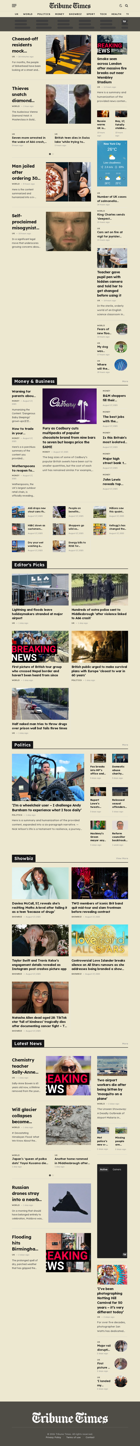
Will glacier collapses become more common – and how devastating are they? (25, 1116)
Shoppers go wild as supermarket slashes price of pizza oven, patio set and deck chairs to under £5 (77, 527)
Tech (103, 14)
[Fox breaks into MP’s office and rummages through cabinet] (98, 758)
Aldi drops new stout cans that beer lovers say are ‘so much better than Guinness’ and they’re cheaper (37, 510)
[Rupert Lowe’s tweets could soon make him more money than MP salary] (98, 791)
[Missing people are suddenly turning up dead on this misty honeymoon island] (121, 1130)
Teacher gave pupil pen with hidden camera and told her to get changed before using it (110, 283)
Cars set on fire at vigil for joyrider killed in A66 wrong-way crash (111, 234)
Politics (43, 14)
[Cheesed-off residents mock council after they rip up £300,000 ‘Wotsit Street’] (68, 54)
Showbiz (75, 14)
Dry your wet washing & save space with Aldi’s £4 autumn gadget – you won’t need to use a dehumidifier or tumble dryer (37, 544)
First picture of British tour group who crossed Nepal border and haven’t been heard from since (37, 671)
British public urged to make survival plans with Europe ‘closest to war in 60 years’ (99, 671)
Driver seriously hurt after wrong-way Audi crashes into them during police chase (30, 140)
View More (122, 858)
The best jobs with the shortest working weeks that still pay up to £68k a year (115, 419)
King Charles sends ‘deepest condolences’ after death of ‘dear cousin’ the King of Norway (111, 217)
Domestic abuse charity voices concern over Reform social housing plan (118, 770)
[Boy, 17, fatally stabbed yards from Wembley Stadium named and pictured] (121, 113)
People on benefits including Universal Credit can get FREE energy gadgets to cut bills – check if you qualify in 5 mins (78, 510)
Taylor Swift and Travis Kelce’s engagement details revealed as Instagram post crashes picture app (39, 965)
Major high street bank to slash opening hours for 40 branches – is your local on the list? (114, 461)
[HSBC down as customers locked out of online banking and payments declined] (18, 529)
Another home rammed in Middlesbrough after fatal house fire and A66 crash (72, 1161)
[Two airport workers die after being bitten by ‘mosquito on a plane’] (112, 1066)
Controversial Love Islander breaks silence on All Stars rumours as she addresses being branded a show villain (98, 965)
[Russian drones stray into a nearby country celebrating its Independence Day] (70, 1203)
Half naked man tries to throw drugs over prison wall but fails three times (39, 726)
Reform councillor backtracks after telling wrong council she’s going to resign (119, 837)
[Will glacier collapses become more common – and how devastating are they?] (68, 1125)
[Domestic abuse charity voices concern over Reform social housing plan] (120, 758)
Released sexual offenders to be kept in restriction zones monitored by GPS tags (119, 803)
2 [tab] (52, 154)
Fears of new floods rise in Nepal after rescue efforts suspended (105, 331)
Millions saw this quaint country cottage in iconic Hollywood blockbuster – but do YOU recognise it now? (117, 510)
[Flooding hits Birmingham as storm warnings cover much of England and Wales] (68, 1252)
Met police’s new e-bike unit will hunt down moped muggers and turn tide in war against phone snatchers (103, 1141)
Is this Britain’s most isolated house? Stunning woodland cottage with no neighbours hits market (115, 439)
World (28, 14)
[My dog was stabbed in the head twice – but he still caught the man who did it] (120, 347)
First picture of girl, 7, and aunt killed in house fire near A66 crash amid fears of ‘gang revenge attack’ (104, 1366)
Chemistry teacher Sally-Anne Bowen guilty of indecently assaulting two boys (26, 1066)
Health (116, 14)
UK (16, 14)
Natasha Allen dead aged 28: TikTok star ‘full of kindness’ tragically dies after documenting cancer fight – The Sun (40, 1022)
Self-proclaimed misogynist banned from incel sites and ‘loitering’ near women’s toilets (26, 222)
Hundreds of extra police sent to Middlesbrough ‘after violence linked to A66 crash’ (99, 614)
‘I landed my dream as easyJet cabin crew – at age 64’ (104, 1383)
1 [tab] (49, 154)
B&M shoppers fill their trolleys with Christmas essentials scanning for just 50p (114, 398)
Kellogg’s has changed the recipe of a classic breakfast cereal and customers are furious (118, 527)
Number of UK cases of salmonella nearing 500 (111, 199)
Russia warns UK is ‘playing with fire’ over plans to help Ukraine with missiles (103, 124)
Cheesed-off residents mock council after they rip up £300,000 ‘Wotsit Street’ (26, 45)
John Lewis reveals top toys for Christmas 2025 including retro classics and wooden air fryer (115, 481)
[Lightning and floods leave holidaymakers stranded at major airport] (40, 589)
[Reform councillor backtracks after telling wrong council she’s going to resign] (120, 825)
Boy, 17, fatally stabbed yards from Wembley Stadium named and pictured (120, 124)
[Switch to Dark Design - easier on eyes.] (120, 5)
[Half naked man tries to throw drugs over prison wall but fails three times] (40, 704)
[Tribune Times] (70, 6)
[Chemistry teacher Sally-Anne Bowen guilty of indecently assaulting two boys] (68, 1075)
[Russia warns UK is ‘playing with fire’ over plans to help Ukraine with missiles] (103, 113)
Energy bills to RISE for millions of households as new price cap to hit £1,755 (77, 544)
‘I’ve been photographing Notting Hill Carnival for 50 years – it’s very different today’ (110, 1300)
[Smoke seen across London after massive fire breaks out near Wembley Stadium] (112, 45)
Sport (91, 14)
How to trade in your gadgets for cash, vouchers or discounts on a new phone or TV (24, 431)
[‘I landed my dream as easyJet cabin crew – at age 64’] (120, 1381)
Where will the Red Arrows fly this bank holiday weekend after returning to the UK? (104, 367)
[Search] (126, 5)
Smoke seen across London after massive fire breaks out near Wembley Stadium (112, 70)
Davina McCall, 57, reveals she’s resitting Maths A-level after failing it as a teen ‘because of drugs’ (39, 907)
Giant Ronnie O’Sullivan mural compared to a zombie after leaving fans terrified (71, 140)
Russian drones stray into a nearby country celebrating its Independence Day (27, 1193)
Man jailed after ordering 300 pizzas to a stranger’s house (26, 172)
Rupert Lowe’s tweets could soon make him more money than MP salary (98, 803)
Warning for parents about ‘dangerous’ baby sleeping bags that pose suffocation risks (24, 393)
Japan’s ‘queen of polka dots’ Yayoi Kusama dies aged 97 (29, 1161)
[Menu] (14, 5)
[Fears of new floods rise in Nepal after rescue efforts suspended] (122, 329)
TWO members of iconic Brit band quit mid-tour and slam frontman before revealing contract (97, 907)
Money (59, 14)
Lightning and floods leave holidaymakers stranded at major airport (37, 614)
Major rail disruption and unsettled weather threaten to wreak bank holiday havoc (104, 1348)
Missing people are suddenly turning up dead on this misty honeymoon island (121, 1141)
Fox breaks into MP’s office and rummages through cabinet (97, 770)
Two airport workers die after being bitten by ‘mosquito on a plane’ (111, 1089)
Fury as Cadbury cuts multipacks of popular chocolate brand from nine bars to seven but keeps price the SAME (69, 437)
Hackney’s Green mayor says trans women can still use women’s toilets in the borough (97, 837)
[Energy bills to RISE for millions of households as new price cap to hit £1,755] (59, 546)
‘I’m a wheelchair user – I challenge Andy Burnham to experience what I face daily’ (46, 807)
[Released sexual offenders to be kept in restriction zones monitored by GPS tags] (120, 791)
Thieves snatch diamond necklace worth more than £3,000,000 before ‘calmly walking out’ (25, 94)
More (125, 381)
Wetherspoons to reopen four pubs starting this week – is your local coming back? (23, 468)
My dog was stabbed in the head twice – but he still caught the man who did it (104, 349)
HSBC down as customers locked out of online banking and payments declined (37, 527)
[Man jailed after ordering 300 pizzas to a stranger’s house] (68, 181)
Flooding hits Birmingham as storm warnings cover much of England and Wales (25, 1243)
